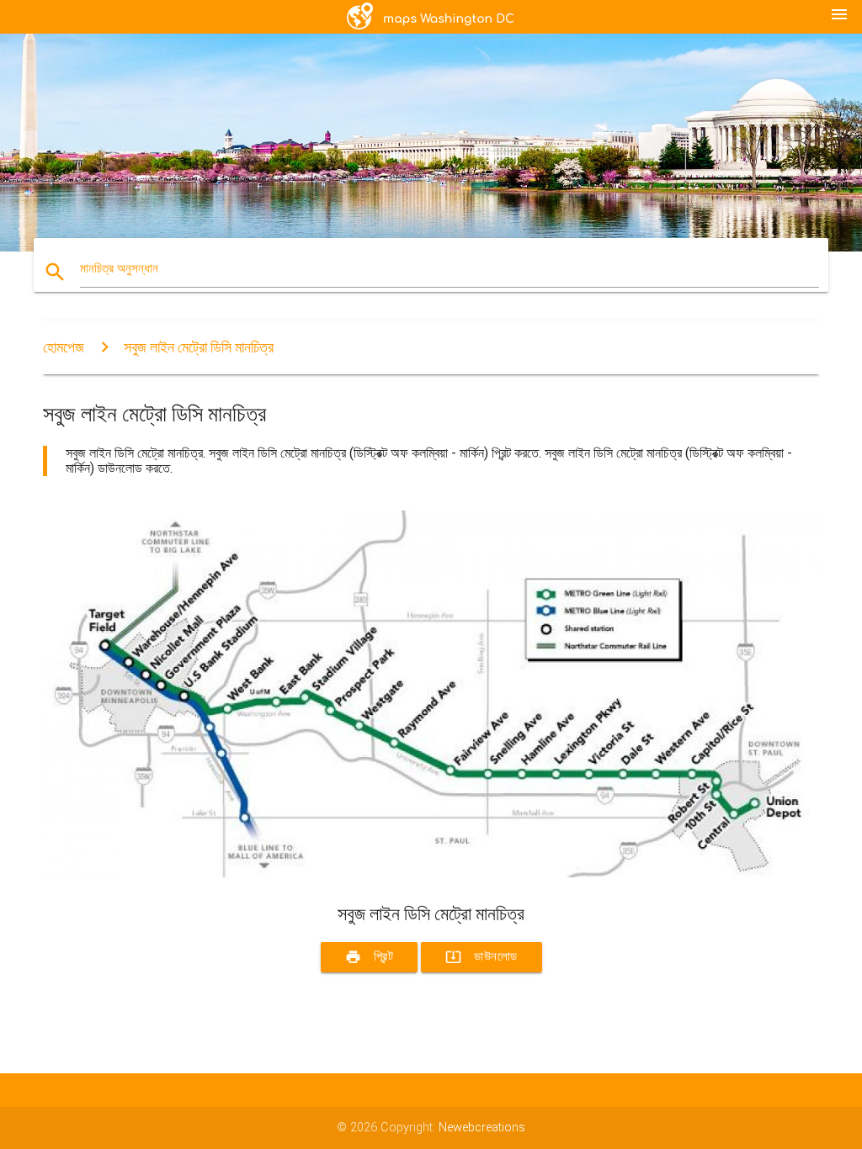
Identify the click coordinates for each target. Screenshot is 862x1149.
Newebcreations (482, 1127)
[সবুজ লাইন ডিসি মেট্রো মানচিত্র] (431, 873)
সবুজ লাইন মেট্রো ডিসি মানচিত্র (199, 347)
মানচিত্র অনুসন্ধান (119, 269)
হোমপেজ (63, 347)
